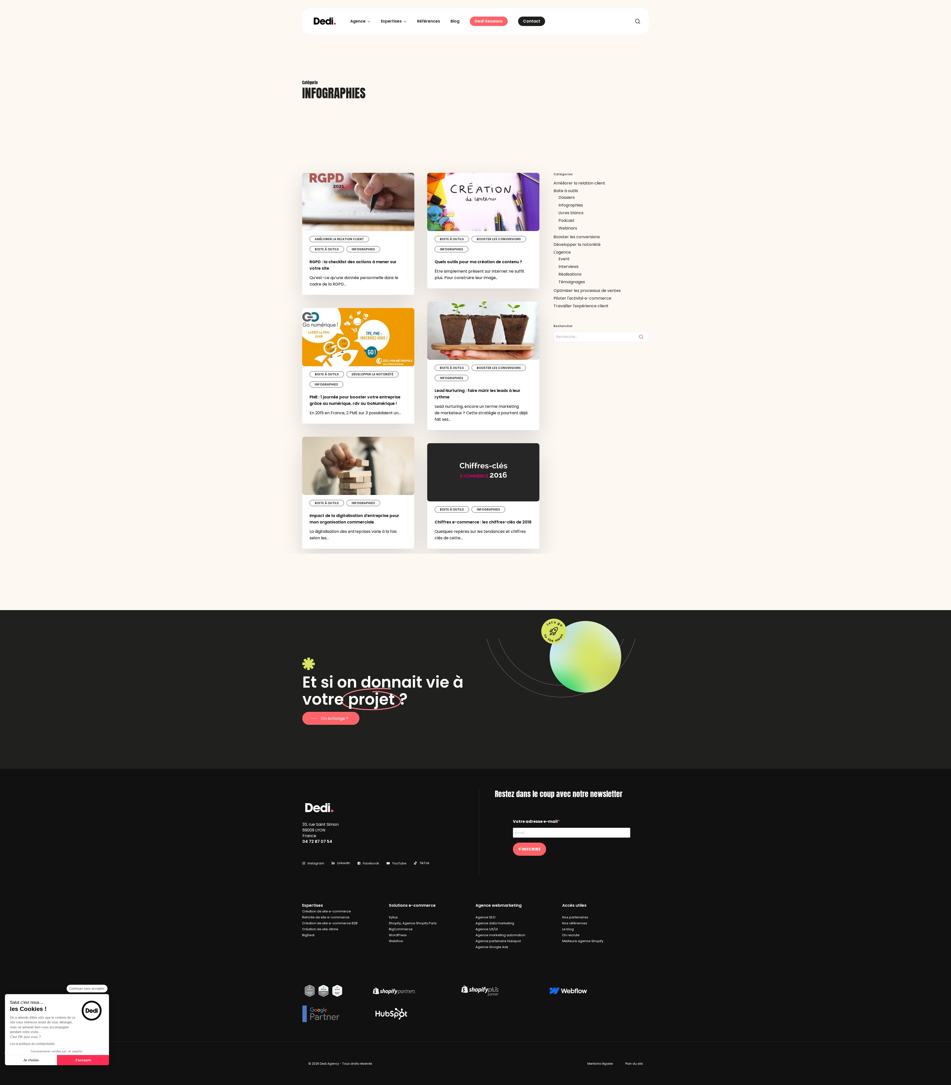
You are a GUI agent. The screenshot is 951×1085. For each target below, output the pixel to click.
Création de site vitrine (320, 929)
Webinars (567, 228)
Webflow (396, 941)
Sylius (393, 917)
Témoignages (571, 282)
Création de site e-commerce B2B (330, 923)
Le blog (568, 929)
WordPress (398, 935)
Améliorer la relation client (339, 239)
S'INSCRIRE (529, 849)
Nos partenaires (575, 917)
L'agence (562, 252)
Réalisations (569, 274)
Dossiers (566, 197)
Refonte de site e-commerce (325, 917)
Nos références (574, 923)
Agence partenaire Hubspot (498, 941)
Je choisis (31, 1060)
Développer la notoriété (372, 374)
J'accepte (83, 1060)
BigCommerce (401, 929)
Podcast (566, 220)
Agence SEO (486, 917)
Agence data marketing (495, 923)
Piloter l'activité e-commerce (582, 298)
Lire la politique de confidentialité (32, 1044)
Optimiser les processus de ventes (587, 290)
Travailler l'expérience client (581, 306)
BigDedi (308, 935)
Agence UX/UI (487, 929)
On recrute (571, 935)
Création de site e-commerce (326, 911)
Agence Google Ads (492, 947)
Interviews (568, 266)
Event (564, 259)
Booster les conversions (499, 239)
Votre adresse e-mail (535, 821)
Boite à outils (327, 249)
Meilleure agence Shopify (582, 941)
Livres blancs (570, 213)
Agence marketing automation (500, 935)
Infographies (363, 249)
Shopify (395, 923)
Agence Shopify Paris (419, 923)
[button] (331, 718)
